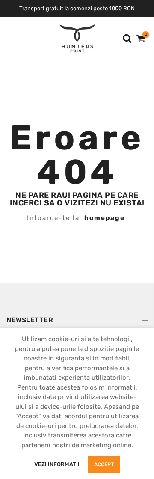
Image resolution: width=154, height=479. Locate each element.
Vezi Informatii (57, 464)
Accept (104, 464)
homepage (104, 218)
